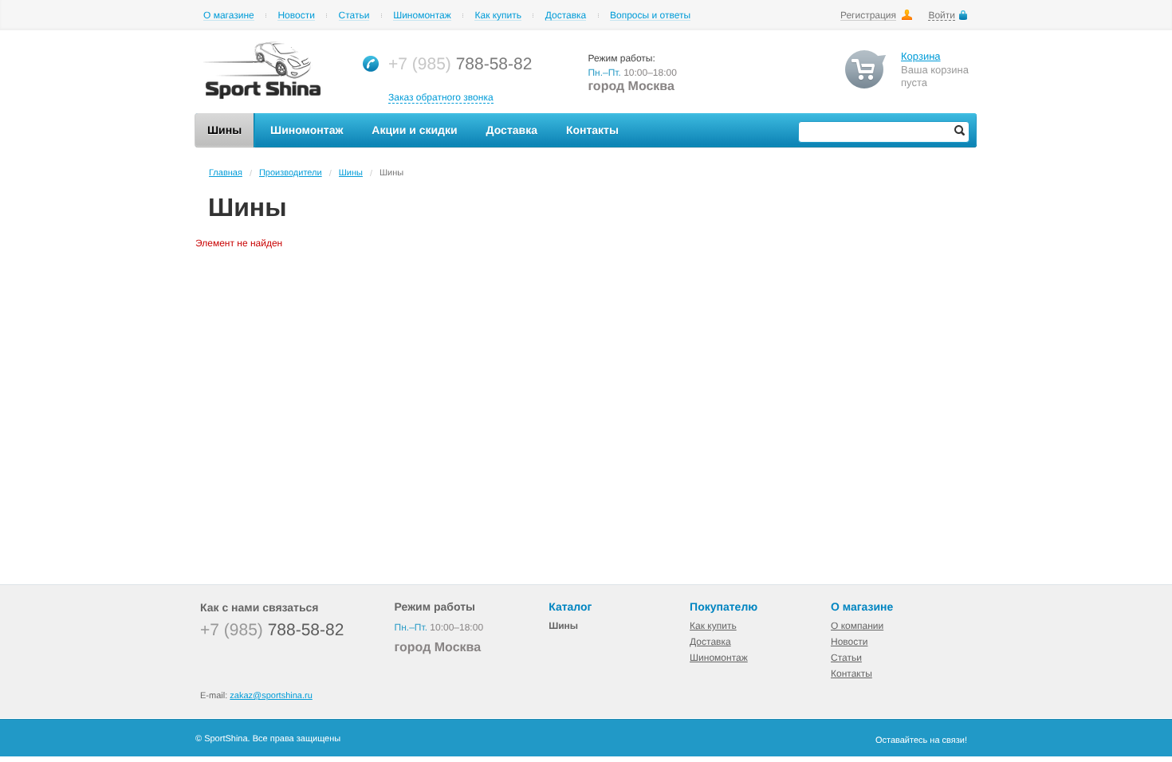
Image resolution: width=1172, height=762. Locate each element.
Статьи (354, 15)
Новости (295, 15)
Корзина (921, 56)
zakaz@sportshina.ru (271, 696)
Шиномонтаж (422, 15)
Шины (351, 173)
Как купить (497, 15)
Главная (225, 173)
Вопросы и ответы (650, 15)
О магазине (228, 15)
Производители (290, 173)
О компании (857, 625)
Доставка (566, 15)
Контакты (851, 673)
